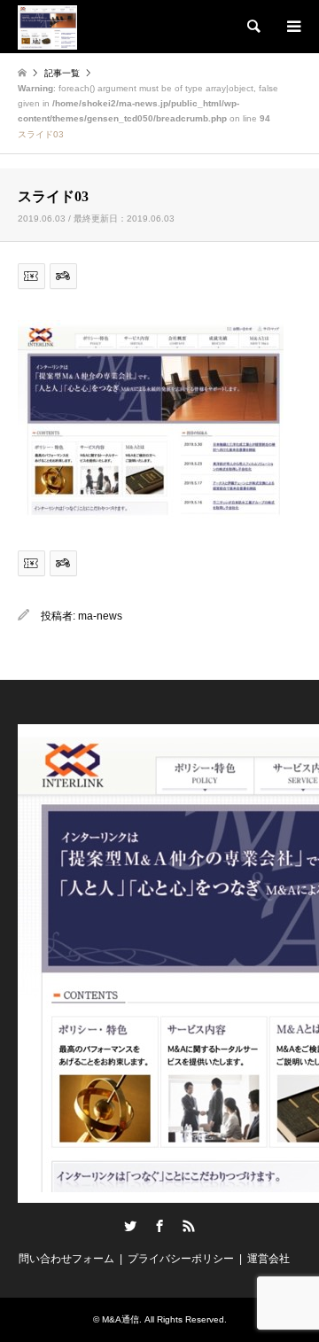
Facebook (159, 1226)
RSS (189, 1226)
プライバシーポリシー (181, 1258)
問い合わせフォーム (66, 1258)
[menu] (292, 26)
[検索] (252, 26)
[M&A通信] (47, 26)
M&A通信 (120, 1319)
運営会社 (268, 1258)
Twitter (130, 1226)
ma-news (100, 616)
